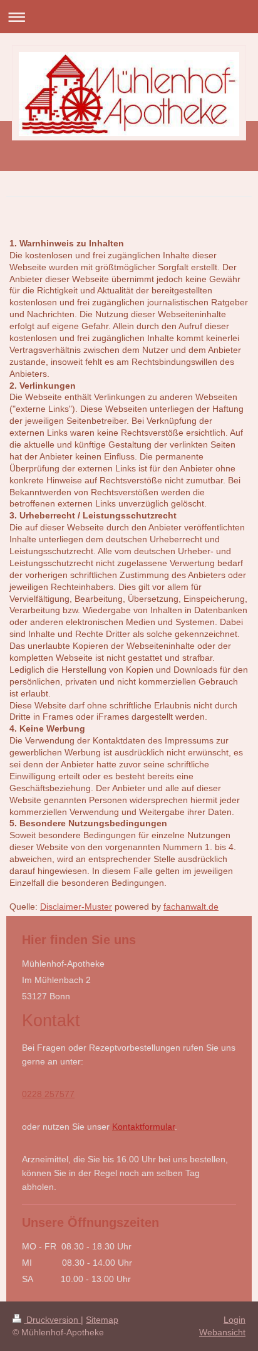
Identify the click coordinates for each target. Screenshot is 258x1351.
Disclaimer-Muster (76, 907)
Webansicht (222, 1332)
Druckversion (52, 1320)
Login (234, 1320)
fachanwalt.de (191, 907)
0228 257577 (48, 1094)
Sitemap (102, 1320)
